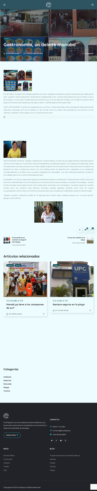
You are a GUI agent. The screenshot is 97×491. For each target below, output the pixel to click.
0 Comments (89, 53)
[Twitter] (52, 440)
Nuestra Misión (9, 455)
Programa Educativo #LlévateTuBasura (65, 455)
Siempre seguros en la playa (69, 304)
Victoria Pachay (13, 53)
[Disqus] (48, 343)
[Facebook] (56, 440)
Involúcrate (8, 459)
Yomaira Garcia (16, 314)
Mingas (6, 387)
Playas (52, 470)
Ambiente (7, 377)
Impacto (7, 463)
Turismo (7, 38)
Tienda (6, 467)
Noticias (53, 459)
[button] (92, 4)
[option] (25, 290)
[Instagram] (65, 440)
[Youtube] (61, 440)
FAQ (5, 470)
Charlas (53, 467)
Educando (8, 384)
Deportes (10, 265)
